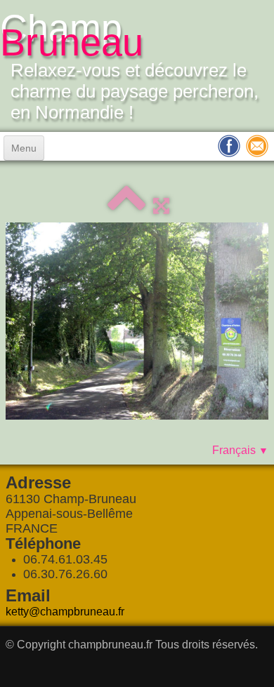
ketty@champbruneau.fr (65, 612)
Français (240, 450)
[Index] (126, 205)
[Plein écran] (161, 205)
